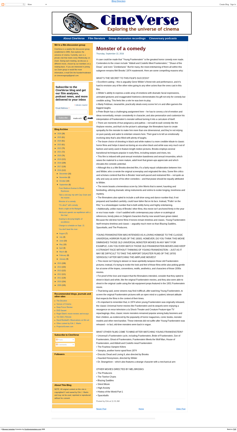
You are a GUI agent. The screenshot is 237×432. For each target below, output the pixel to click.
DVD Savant (61, 311)
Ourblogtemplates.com (32, 429)
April (61, 248)
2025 (59, 137)
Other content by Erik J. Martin (69, 323)
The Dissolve (62, 301)
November (63, 177)
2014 (59, 267)
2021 (59, 152)
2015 (59, 263)
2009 (59, 285)
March (62, 252)
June (61, 241)
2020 (59, 156)
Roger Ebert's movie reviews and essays (73, 314)
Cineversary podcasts (163, 38)
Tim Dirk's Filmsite (64, 317)
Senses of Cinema (64, 304)
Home (141, 409)
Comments (62, 345)
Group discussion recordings (127, 38)
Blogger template (8, 429)
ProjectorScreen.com (65, 327)
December (63, 174)
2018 (59, 163)
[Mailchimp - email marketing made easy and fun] (86, 120)
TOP (234, 429)
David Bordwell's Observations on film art (73, 320)
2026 (59, 134)
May (61, 245)
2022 (59, 148)
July (61, 237)
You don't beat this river (68, 229)
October (62, 181)
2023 (59, 145)
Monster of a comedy (67, 201)
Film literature (96, 38)
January (62, 259)
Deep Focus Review (64, 307)
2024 (59, 141)
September (64, 185)
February (63, 255)
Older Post (180, 409)
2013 (59, 271)
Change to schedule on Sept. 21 (71, 226)
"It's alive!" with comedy (68, 205)
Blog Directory (118, 1)
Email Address (63, 108)
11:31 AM (116, 401)
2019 (59, 159)
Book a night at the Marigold (70, 209)
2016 (59, 170)
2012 (59, 274)
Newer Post (101, 409)
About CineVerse (74, 38)
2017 (59, 167)
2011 (59, 278)
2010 (59, 282)
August (62, 234)
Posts (60, 340)
